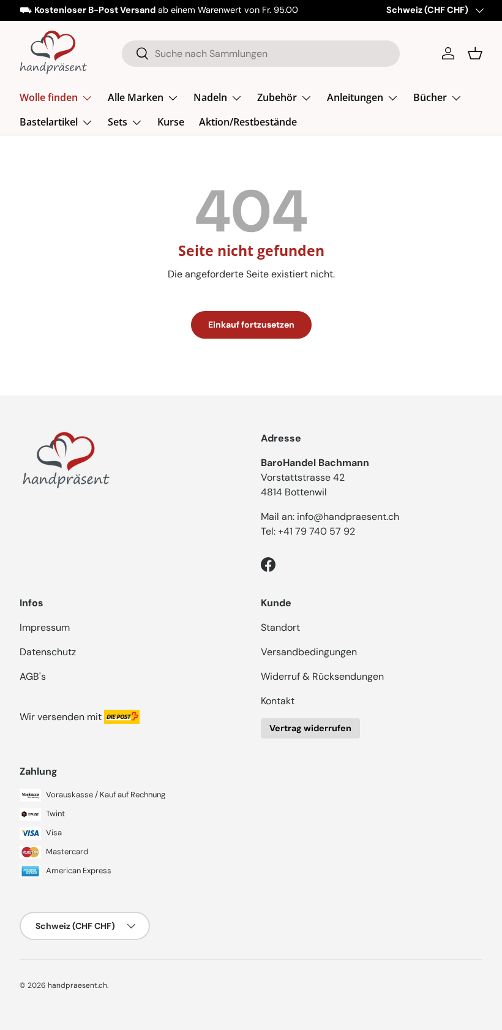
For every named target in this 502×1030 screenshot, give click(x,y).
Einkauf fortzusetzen (251, 324)
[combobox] (261, 53)
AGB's (33, 676)
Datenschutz (48, 651)
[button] (475, 53)
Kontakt (277, 700)
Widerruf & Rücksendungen (322, 676)
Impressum (45, 627)
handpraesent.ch (77, 985)
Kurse (170, 122)
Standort (280, 627)
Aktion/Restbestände (248, 122)
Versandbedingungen (309, 651)
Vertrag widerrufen (310, 728)
